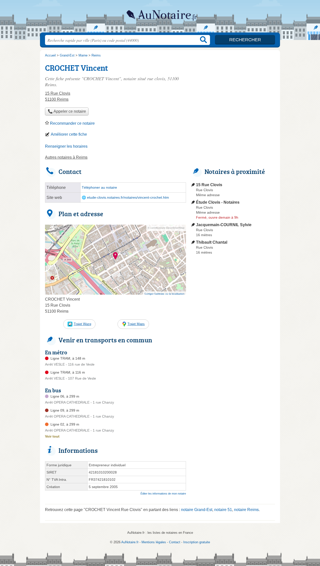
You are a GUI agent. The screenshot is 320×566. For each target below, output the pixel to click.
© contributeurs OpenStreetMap (166, 227)
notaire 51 (223, 510)
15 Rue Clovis (209, 185)
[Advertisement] (233, 373)
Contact (174, 542)
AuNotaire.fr (160, 17)
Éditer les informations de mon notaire (163, 493)
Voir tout (52, 436)
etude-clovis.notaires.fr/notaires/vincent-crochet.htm (128, 197)
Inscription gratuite (196, 542)
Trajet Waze (82, 324)
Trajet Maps (136, 324)
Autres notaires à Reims (66, 157)
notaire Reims (246, 510)
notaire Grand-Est (196, 510)
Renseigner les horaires (66, 146)
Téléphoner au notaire (99, 187)
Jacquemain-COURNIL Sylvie (224, 225)
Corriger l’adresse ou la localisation (164, 293)
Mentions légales (154, 542)
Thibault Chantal (211, 242)
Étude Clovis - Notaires (218, 202)
